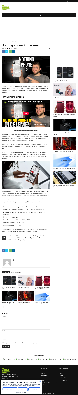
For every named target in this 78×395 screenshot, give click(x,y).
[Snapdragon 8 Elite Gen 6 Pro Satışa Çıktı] (26, 296)
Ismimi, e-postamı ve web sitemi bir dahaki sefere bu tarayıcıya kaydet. (21, 342)
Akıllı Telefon (24, 15)
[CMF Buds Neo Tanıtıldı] (26, 280)
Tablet (32, 15)
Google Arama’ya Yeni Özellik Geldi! (61, 80)
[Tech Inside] (43, 359)
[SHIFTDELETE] (9, 359)
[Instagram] (67, 1)
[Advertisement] (39, 29)
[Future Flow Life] (69, 359)
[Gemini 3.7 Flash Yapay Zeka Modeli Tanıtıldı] (42, 296)
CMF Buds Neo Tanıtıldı (23, 287)
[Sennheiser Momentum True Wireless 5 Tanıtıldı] (9, 296)
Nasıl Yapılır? (47, 15)
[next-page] (5, 307)
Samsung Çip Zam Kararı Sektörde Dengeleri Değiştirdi (64, 186)
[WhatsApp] (10, 51)
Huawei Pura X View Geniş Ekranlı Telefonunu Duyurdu (64, 115)
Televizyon (39, 15)
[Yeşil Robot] (32, 359)
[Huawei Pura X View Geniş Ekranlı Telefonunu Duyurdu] (42, 280)
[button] (74, 15)
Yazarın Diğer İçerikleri (16, 272)
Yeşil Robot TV (8, 15)
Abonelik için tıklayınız (21, 240)
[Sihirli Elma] (21, 359)
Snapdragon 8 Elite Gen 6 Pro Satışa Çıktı (63, 151)
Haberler (16, 15)
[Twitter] (73, 1)
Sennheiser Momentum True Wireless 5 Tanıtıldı (62, 133)
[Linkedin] (13, 51)
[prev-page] (3, 307)
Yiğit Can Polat (7, 48)
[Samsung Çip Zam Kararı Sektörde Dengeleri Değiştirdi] (64, 177)
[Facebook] (65, 1)
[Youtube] (75, 1)
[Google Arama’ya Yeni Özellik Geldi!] (9, 280)
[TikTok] (70, 1)
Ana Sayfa (4, 41)
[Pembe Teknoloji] (55, 359)
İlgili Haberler (6, 272)
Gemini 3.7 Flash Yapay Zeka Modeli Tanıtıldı (64, 168)
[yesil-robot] (10, 370)
